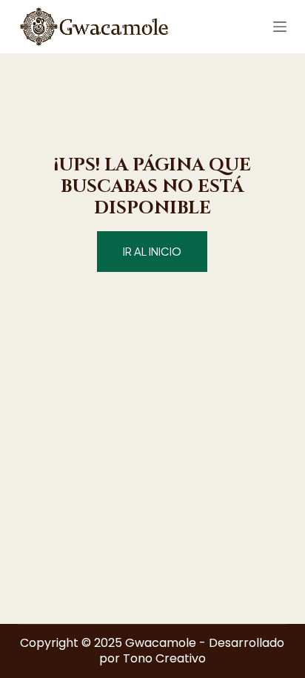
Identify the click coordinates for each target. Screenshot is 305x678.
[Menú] (279, 26)
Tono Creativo (164, 658)
